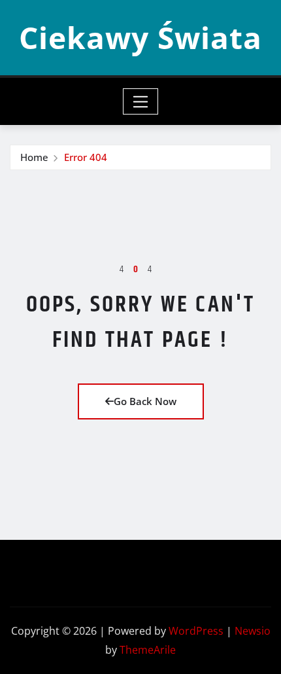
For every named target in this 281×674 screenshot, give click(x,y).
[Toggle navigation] (141, 101)
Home (34, 157)
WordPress (196, 631)
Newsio (253, 631)
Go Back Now (145, 401)
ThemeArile (148, 650)
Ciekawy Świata (140, 37)
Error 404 (85, 157)
